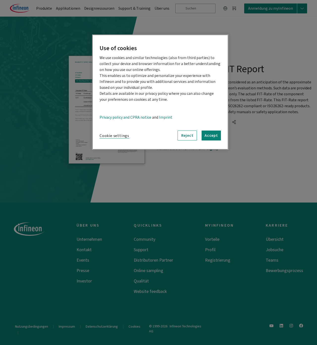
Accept (211, 135)
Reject (187, 135)
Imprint (165, 117)
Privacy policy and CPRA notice (125, 117)
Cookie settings (114, 135)
